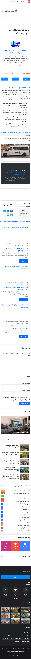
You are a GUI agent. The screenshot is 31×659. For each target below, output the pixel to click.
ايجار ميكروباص (25, 635)
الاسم (28, 376)
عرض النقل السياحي (18, 24)
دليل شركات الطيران (24, 530)
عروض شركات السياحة (23, 498)
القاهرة (16, 174)
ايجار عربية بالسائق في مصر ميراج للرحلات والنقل (16, 249)
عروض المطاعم (25, 509)
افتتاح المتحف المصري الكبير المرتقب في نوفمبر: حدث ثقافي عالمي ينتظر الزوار (10, 476)
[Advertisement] (23, 9)
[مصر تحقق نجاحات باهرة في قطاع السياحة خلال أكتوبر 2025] (5, 620)
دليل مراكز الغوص (24, 527)
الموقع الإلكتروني (26, 390)
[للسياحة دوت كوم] (10, 10)
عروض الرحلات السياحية (16, 638)
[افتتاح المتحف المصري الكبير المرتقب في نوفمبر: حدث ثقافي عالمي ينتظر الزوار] (24, 477)
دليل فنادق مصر (25, 496)
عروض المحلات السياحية (23, 504)
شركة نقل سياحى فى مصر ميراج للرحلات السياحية (15, 51)
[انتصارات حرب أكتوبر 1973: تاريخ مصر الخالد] (25, 620)
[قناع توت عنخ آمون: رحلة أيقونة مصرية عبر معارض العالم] (24, 455)
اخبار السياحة (25, 517)
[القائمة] (2, 11)
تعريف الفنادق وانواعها (22, 432)
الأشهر (7, 440)
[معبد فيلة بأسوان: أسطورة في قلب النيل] (15, 620)
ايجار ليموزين (18, 632)
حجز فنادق (26, 522)
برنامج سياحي (8, 635)
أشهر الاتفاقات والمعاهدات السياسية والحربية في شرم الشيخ (11, 469)
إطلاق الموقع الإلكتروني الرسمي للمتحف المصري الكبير (10, 446)
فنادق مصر (17, 641)
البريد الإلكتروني (26, 383)
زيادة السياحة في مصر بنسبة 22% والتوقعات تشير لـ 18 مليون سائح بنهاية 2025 (10, 462)
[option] (15, 425)
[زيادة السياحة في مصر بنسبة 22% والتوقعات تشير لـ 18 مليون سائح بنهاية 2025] (24, 462)
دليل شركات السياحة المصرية (21, 493)
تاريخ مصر (26, 512)
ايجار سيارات (26, 632)
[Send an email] (20, 65)
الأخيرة (23, 440)
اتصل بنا (15, 577)
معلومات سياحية (25, 506)
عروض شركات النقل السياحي (21, 490)
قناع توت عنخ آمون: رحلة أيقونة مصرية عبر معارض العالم (10, 453)
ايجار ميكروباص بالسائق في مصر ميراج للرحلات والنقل (16, 327)
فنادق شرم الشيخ (25, 641)
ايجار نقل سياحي (16, 635)
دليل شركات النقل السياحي (22, 501)
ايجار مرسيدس (10, 632)
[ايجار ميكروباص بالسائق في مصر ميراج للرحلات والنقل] (14, 311)
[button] (11, 211)
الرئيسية (26, 24)
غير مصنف (26, 514)
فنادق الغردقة (6, 638)
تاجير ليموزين (26, 638)
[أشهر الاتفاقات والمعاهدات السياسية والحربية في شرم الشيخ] (24, 470)
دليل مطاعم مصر (24, 520)
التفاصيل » (23, 261)
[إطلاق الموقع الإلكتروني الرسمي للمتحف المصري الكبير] (24, 447)
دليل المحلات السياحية (23, 525)
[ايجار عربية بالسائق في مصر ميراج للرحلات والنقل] (14, 234)
